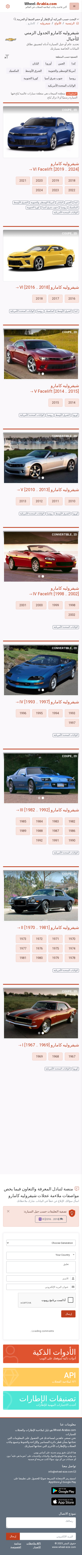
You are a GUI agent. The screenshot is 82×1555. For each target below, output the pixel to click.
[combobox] (41, 1256)
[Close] (8, 1211)
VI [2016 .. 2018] (49, 1219)
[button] (41, 19)
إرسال (13, 1536)
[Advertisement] (41, 1128)
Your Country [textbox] (63, 1254)
